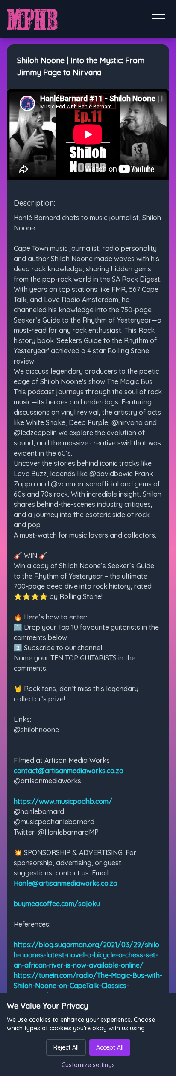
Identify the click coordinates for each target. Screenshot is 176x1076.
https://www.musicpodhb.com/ (63, 801)
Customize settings (88, 1065)
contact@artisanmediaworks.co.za (68, 770)
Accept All (109, 1047)
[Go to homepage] (32, 19)
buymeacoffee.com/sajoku (57, 903)
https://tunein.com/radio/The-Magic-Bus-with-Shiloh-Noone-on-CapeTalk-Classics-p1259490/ (88, 985)
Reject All (66, 1047)
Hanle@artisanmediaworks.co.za (65, 883)
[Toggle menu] (158, 19)
